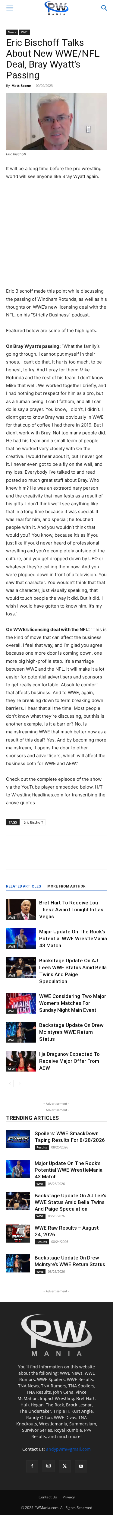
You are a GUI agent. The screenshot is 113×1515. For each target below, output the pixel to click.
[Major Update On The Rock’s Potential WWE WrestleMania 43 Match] (21, 938)
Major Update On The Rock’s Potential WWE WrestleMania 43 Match (73, 938)
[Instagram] (48, 1466)
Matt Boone (21, 85)
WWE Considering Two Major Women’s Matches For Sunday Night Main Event (72, 1003)
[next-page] (19, 1083)
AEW (11, 1069)
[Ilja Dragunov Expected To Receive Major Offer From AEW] (21, 1061)
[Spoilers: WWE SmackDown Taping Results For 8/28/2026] (18, 1139)
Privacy (69, 1497)
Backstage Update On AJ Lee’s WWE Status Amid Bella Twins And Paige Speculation (70, 1202)
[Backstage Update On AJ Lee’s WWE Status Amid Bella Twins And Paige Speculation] (21, 967)
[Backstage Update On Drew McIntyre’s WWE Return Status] (21, 1032)
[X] (45, 857)
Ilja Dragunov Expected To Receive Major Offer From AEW (69, 1061)
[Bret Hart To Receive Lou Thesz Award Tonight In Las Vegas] (21, 909)
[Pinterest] (73, 857)
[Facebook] (31, 857)
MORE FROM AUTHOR (66, 886)
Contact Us (48, 1497)
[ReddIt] (59, 857)
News (12, 32)
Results (41, 1147)
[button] (9, 8)
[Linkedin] (86, 857)
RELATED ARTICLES (23, 886)
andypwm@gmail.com (68, 1449)
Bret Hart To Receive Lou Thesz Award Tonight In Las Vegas (71, 909)
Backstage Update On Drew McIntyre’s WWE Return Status (71, 1032)
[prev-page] (10, 1083)
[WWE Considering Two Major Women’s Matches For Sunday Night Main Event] (21, 1003)
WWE (24, 32)
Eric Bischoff (33, 822)
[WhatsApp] (100, 857)
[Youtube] (81, 1466)
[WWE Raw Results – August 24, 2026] (18, 1233)
